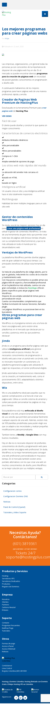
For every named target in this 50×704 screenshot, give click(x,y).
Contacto (5, 622)
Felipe (7, 38)
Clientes (5, 602)
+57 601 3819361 (30, 549)
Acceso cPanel (8, 646)
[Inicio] (8, 13)
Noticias (6, 501)
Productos (6, 584)
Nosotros (5, 599)
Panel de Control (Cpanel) (14, 507)
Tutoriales (6, 631)
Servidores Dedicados (11, 581)
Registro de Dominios (10, 586)
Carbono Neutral (8, 607)
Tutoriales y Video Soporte (14, 512)
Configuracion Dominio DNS (15, 496)
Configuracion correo (12, 491)
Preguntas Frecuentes (11, 625)
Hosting (5, 576)
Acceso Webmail (8, 649)
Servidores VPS (8, 578)
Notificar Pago (7, 628)
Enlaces (5, 610)
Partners (5, 604)
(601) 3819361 (25, 543)
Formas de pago (8, 643)
